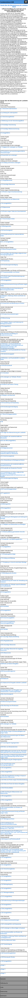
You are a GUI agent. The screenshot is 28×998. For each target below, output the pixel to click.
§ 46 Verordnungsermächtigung (9, 406)
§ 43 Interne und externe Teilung (9, 384)
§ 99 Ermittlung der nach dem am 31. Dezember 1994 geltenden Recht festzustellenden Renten (13, 751)
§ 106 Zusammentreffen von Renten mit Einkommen (11, 808)
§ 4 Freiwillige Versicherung (8, 124)
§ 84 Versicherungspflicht (7, 617)
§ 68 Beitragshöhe (5, 504)
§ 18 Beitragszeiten (5, 226)
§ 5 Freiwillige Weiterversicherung (9, 128)
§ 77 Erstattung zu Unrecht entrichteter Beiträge (13, 562)
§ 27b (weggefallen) (5, 280)
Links (1, 987)
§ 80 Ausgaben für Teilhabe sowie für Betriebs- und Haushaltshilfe (13, 585)
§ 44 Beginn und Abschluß (7, 395)
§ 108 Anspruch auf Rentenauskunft (10, 839)
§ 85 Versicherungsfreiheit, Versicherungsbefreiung (7, 622)
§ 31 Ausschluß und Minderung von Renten (12, 303)
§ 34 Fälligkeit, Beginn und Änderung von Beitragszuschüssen (11, 323)
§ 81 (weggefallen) (5, 592)
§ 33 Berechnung (5, 318)
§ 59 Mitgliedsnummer (6, 448)
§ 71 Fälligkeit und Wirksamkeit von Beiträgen (13, 524)
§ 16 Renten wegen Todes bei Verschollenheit (13, 211)
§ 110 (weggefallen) (5, 857)
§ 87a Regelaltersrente (6, 640)
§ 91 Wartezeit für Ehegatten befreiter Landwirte (13, 682)
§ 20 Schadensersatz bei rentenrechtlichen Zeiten (12, 235)
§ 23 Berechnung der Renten (8, 249)
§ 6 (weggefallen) (5, 133)
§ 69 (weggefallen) (5, 508)
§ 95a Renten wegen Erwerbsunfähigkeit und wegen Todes (12, 732)
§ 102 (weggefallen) (5, 767)
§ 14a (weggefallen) (5, 203)
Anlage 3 (2, 973)
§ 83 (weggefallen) (5, 610)
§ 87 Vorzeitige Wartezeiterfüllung (9, 636)
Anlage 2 (2, 969)
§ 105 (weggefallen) (5, 796)
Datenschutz (3, 991)
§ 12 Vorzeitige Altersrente (7, 184)
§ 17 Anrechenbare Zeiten (7, 218)
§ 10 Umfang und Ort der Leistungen (10, 162)
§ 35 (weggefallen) (5, 326)
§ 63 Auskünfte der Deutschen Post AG (11, 468)
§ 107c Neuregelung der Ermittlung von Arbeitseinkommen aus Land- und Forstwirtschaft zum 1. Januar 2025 (13, 832)
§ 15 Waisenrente (5, 207)
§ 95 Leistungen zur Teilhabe (8, 724)
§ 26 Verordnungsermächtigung (9, 264)
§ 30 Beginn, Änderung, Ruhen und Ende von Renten (13, 296)
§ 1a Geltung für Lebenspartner (9, 112)
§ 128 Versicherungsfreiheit (7, 953)
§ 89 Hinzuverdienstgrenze (7, 671)
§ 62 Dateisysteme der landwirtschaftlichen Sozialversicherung (12, 465)
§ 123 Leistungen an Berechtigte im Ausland (12, 928)
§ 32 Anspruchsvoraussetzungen (9, 314)
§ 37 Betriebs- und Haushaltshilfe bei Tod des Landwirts (12, 350)
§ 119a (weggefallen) (6, 908)
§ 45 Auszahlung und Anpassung (9, 402)
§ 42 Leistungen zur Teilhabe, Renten (10, 377)
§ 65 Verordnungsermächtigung (9, 478)
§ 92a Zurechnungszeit (6, 694)
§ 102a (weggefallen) (6, 771)
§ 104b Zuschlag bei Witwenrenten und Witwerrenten (11, 792)
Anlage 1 (2, 965)
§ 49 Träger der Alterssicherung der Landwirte (13, 432)
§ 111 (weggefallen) (5, 864)
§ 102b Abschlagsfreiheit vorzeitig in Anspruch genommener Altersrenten (13, 776)
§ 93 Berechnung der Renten (8, 701)
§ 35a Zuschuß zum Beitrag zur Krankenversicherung (9, 334)
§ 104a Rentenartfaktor (6, 788)
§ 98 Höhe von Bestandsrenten (9, 747)
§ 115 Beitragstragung (6, 884)
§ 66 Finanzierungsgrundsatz (8, 489)
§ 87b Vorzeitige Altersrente (8, 644)
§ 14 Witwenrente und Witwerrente (9, 199)
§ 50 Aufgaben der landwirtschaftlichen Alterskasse (11, 437)
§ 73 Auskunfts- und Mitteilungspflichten (11, 539)
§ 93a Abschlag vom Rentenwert (9, 705)
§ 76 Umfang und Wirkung (7, 558)
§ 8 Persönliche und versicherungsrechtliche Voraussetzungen (12, 152)
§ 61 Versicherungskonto (7, 456)
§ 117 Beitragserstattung (7, 892)
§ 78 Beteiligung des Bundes (8, 573)
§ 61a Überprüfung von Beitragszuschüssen (12, 460)
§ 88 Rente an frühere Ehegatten (9, 663)
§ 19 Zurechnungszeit (6, 230)
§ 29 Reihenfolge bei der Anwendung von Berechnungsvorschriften (11, 289)
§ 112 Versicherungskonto (7, 869)
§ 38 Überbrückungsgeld (7, 354)
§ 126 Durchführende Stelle (8, 940)
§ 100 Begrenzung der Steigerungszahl (11, 759)
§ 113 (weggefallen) (5, 876)
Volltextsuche (4, 983)
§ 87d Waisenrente (5, 653)
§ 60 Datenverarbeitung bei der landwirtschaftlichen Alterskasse (9, 452)
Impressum (3, 995)
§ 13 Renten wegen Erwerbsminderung (11, 191)
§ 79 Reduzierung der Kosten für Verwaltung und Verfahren (13, 581)
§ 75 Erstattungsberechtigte (7, 554)
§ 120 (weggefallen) (5, 912)
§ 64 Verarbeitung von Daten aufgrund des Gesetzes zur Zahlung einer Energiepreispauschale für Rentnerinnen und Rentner (12, 474)
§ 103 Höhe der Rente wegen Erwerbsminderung (13, 779)
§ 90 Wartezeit (4, 678)
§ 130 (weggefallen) (5, 961)
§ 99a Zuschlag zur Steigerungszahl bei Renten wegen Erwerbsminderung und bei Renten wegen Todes (13, 756)
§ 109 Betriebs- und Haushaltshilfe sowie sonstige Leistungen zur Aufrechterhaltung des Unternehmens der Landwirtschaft (13, 851)
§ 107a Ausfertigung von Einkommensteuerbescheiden (8, 823)
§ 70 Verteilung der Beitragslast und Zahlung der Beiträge (13, 517)
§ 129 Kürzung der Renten (7, 957)
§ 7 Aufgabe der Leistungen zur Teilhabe (11, 147)
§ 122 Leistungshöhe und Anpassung (10, 924)
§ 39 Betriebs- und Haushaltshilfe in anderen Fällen (12, 358)
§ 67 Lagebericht (5, 493)
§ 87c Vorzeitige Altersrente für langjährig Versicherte (11, 649)
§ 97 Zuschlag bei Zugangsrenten (9, 743)
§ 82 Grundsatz (4, 606)
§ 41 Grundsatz (4, 373)
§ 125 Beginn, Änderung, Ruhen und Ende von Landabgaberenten (13, 937)
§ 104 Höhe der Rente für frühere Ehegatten (12, 783)
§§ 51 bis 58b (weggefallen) (8, 440)
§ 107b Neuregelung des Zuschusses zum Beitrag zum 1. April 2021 (12, 827)
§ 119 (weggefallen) (5, 904)
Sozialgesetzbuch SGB (7, 2)
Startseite (3, 979)
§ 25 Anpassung (4, 260)
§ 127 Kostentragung (6, 944)
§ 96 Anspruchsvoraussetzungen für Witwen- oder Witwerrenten (12, 736)
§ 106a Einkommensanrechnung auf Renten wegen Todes (12, 812)
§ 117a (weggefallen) (6, 896)
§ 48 (1, 421)
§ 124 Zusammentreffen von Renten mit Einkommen (11, 933)
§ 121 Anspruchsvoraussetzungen (9, 920)
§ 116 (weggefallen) (5, 888)
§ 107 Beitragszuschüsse (7, 819)
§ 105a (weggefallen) (6, 800)
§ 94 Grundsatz (4, 716)
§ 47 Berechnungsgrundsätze (8, 414)
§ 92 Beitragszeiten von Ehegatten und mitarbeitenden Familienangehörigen (11, 690)
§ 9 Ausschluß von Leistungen (8, 155)
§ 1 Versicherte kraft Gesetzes (8, 108)
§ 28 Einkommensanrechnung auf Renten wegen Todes (13, 285)
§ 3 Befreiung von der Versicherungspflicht (12, 120)
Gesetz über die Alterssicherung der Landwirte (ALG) (14, 6)
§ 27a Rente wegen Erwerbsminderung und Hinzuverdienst (12, 277)
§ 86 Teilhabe (4, 629)
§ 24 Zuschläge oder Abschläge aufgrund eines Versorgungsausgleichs (13, 254)
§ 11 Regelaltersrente (6, 180)
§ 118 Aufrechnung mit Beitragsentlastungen (12, 900)
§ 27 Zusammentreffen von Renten (9, 272)
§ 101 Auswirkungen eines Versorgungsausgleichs (7, 764)
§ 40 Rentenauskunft (6, 365)
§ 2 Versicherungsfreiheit (7, 116)
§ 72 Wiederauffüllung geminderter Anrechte (12, 531)
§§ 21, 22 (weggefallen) (6, 241)
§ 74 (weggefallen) (5, 546)
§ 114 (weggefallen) (5, 880)
